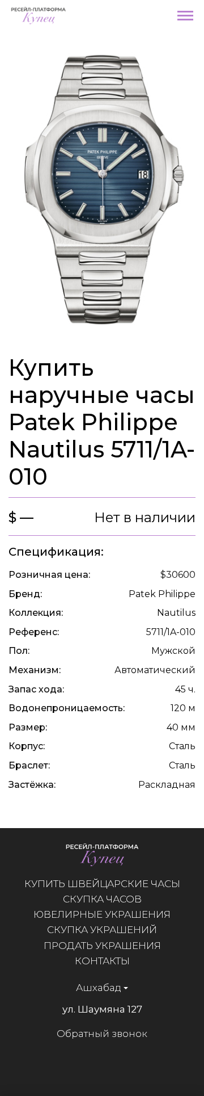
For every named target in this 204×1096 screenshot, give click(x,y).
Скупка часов (102, 899)
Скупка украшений (102, 929)
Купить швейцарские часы (102, 883)
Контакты (102, 961)
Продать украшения (102, 945)
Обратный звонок (102, 1033)
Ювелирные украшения (102, 914)
